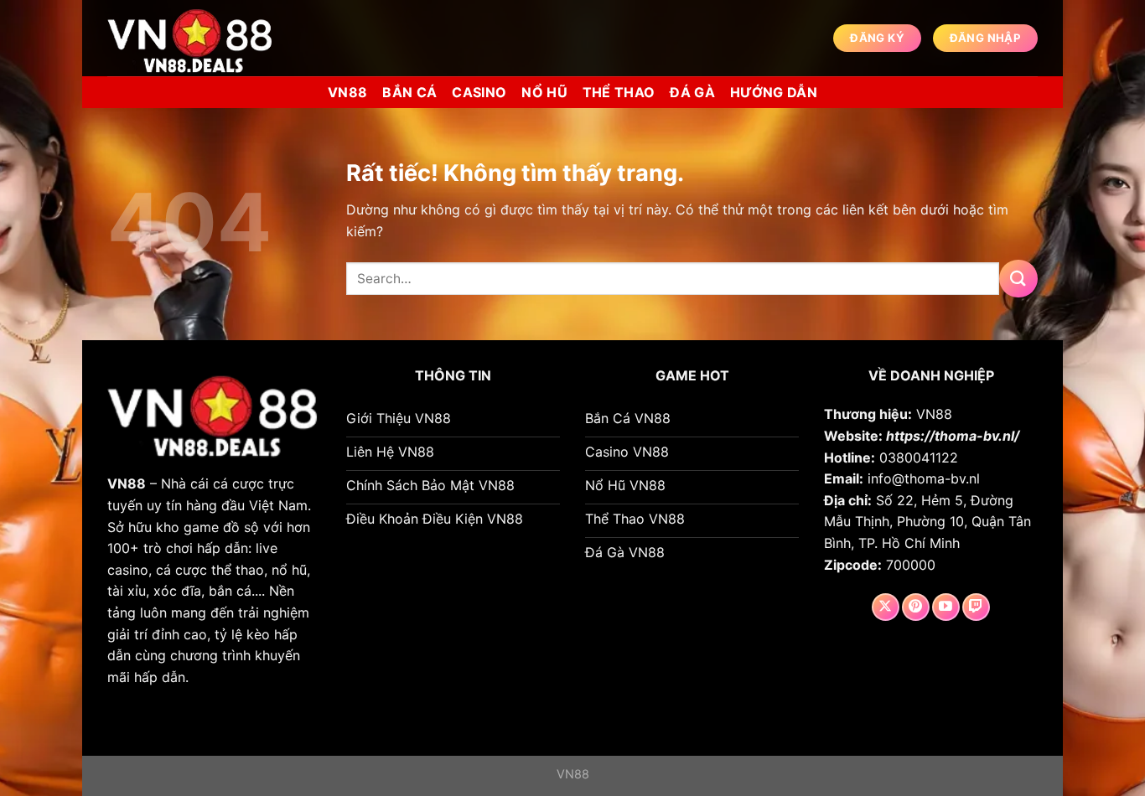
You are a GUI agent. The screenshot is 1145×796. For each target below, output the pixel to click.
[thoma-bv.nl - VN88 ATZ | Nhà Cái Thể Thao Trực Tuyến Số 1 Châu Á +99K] (191, 38)
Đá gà (692, 92)
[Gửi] (1018, 278)
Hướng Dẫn (773, 92)
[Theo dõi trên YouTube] (946, 607)
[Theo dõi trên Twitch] (976, 607)
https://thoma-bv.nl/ (952, 435)
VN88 (347, 92)
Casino (479, 92)
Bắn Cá (409, 92)
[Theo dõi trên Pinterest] (916, 607)
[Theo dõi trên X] (885, 607)
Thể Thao (619, 92)
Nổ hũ (544, 92)
